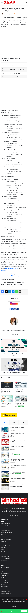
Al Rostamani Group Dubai (7, 563)
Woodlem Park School (6, 593)
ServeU (3, 549)
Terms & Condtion (20, 604)
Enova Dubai (4, 551)
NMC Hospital (4, 547)
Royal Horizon (4, 571)
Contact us (14, 606)
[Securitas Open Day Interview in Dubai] (21, 385)
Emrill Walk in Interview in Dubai (18, 465)
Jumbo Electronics (5, 586)
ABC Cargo (3, 580)
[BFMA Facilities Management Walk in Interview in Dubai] (5, 480)
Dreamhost (22, 601)
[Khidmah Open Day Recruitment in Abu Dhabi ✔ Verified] (21, 398)
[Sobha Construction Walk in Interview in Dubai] (5, 448)
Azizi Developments (5, 530)
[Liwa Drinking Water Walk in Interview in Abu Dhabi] (5, 461)
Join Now (24, 610)
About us (6, 604)
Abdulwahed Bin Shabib (6, 532)
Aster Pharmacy (5, 582)
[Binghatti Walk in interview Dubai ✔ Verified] (5, 455)
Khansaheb (3, 534)
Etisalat (2, 565)
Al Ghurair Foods (5, 567)
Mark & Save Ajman (5, 558)
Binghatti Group (4, 528)
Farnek (2, 554)
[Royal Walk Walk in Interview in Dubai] (7, 385)
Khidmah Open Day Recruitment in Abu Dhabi (19, 405)
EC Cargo (3, 584)
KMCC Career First (5, 591)
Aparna (4, 13)
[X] (12, 516)
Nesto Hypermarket (5, 545)
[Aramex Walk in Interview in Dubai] (5, 435)
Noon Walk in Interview (6, 525)
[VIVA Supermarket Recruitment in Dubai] (5, 442)
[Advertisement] (14, 43)
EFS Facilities (4, 560)
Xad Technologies (5, 577)
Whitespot (3, 541)
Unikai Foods (4, 537)
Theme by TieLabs (7, 601)
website (3, 270)
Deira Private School (6, 539)
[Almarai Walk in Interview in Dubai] (5, 429)
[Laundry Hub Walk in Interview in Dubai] (7, 398)
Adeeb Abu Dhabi (5, 573)
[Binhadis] (9, 2)
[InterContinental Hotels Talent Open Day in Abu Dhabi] (5, 487)
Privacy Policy (12, 604)
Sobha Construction (5, 523)
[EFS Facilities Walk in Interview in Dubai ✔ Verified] (5, 474)
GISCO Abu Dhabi (5, 556)
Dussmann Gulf (4, 575)
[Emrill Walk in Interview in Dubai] (5, 467)
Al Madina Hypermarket (6, 589)
